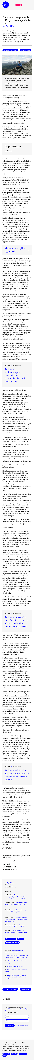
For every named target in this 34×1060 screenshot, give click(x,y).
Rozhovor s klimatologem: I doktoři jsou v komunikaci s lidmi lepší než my (15, 375)
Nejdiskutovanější (17, 950)
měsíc (16, 952)
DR (5, 4)
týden (12, 952)
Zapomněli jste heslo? (22, 1025)
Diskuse (10, 1046)
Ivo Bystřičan (8, 26)
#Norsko (20, 939)
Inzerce (16, 1048)
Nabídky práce (18, 1046)
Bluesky (9, 1048)
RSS (4, 1056)
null (21, 1048)
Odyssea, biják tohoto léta (15, 966)
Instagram (23, 1054)
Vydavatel (11, 1045)
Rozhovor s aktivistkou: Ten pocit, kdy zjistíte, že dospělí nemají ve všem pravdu (17, 775)
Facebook (6, 1054)
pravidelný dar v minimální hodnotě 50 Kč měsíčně (16, 1010)
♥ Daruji (18, 5)
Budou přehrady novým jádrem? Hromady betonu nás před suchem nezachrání (15, 977)
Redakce (17, 1043)
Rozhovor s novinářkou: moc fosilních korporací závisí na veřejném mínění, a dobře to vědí (16, 622)
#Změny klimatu (10, 939)
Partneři (26, 1048)
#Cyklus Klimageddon (12, 943)
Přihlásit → (10, 1025)
